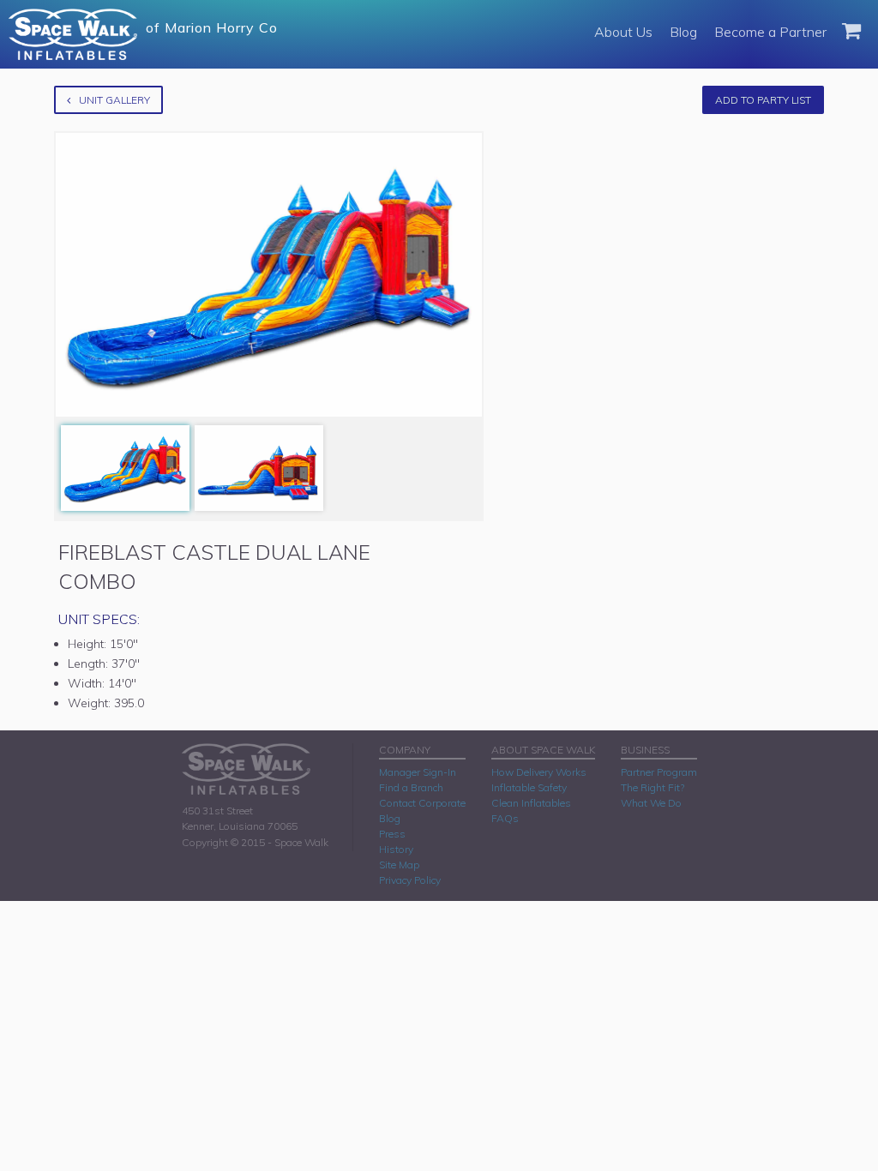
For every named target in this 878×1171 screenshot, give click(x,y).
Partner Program (659, 772)
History (396, 849)
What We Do (651, 802)
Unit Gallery (114, 99)
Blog (683, 31)
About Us (623, 31)
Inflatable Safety (529, 787)
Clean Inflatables (531, 802)
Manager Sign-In (417, 772)
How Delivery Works (538, 772)
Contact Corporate (422, 802)
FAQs (505, 818)
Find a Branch (411, 787)
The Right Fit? (652, 787)
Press (392, 833)
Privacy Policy (410, 880)
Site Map (399, 864)
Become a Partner (770, 31)
